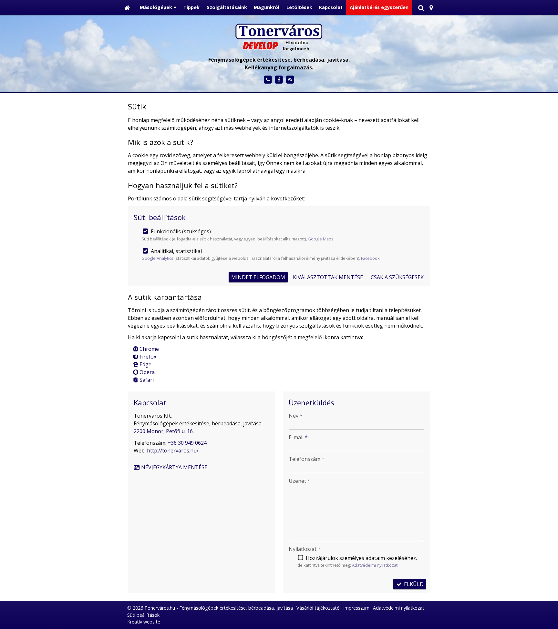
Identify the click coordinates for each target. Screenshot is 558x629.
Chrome (148, 348)
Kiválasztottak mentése (328, 277)
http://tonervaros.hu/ (173, 450)
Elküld (413, 584)
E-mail (298, 437)
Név (296, 415)
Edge (144, 364)
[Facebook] (279, 80)
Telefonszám (307, 458)
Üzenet (299, 480)
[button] (431, 7)
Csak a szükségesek (397, 277)
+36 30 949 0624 (187, 442)
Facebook (370, 258)
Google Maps (321, 239)
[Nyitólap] (127, 7)
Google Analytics (157, 258)
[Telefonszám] (268, 80)
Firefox (147, 356)
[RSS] (290, 80)
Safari (146, 379)
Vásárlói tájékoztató (318, 608)
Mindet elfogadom (258, 277)
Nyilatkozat (305, 549)
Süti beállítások (143, 615)
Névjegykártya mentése (173, 467)
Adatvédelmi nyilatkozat (375, 565)
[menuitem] (127, 7)
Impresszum (356, 608)
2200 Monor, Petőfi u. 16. (164, 431)
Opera (146, 372)
